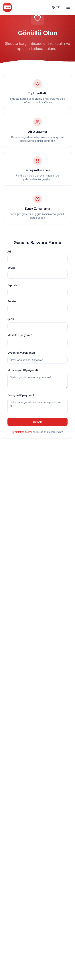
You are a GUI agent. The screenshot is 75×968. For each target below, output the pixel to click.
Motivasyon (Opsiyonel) (22, 370)
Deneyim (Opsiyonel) (20, 395)
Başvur (37, 421)
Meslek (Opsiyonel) (19, 335)
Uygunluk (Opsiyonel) (21, 352)
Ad (9, 251)
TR (58, 7)
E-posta (12, 285)
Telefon (12, 301)
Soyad (11, 267)
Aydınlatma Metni (22, 431)
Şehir (10, 318)
